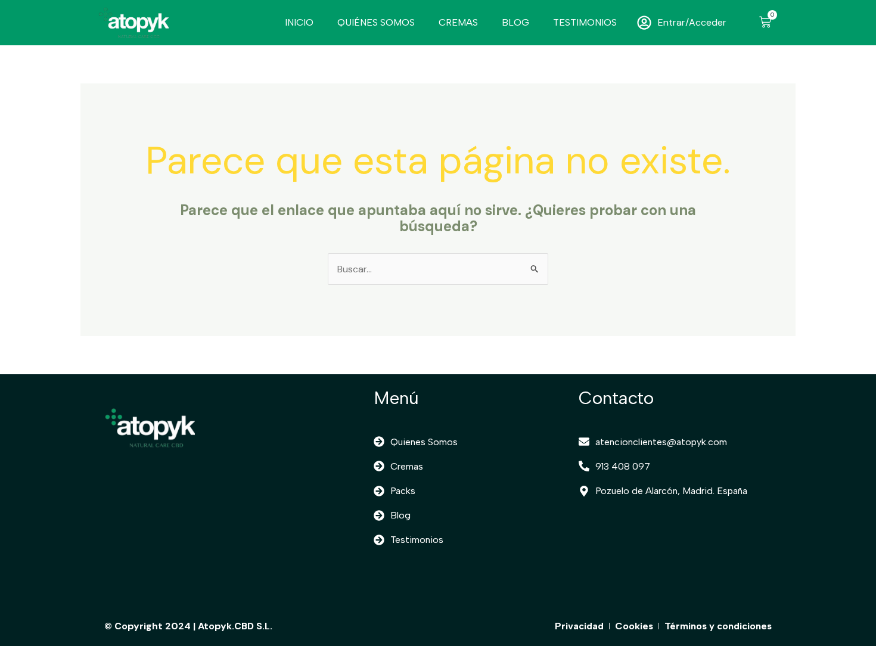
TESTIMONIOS (585, 22)
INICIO (299, 22)
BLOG (515, 22)
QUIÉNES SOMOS (376, 22)
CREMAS (458, 22)
